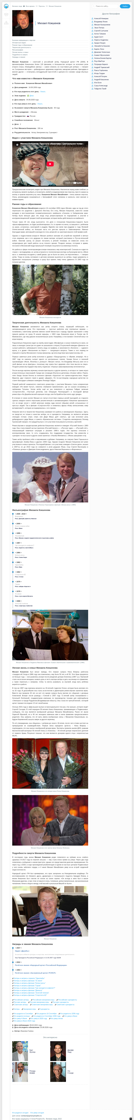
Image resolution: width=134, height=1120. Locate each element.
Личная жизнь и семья (20, 52)
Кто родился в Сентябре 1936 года (46, 1016)
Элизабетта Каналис (102, 46)
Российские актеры (21, 1000)
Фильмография (17, 50)
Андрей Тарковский (101, 67)
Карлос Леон (99, 49)
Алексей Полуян (100, 76)
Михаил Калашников (102, 25)
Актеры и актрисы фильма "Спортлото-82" (30, 995)
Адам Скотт (98, 37)
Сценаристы (45, 1009)
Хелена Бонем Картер (102, 58)
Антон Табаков (100, 34)
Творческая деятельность (21, 47)
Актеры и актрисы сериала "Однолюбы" (29, 978)
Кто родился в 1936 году (69, 1013)
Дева (32, 96)
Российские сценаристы (67, 1000)
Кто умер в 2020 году (39, 1018)
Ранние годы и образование (22, 45)
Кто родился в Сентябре (23, 1013)
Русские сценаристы (61, 1002)
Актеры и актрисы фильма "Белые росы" (30, 983)
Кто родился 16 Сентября (47, 1013)
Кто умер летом (57, 1018)
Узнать (42, 91)
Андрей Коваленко (101, 79)
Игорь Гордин (99, 73)
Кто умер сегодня (37, 1113)
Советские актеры (21, 1004)
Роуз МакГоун (99, 61)
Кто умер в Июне (70, 1016)
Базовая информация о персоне (23, 40)
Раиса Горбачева (101, 70)
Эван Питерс (99, 28)
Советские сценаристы (65, 1004)
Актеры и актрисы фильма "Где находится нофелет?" (34, 988)
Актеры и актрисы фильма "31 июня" (28, 981)
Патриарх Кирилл (101, 64)
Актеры (17, 1009)
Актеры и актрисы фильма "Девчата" (28, 990)
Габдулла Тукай (100, 89)
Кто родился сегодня (20, 1113)
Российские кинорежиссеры (43, 1000)
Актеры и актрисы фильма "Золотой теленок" (31, 993)
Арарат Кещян (99, 43)
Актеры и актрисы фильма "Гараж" (27, 985)
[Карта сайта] (6, 23)
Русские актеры (20, 1002)
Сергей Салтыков (101, 31)
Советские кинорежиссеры (42, 1004)
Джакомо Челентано (102, 52)
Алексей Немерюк (101, 18)
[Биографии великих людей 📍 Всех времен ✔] (6, 6)
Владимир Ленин (101, 22)
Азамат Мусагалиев (102, 55)
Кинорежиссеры (29, 1009)
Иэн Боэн (98, 83)
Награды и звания (18, 57)
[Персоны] (6, 14)
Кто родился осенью (22, 1016)
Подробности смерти (19, 55)
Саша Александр (101, 86)
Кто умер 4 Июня (20, 1018)
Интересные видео (19, 43)
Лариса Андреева (101, 40)
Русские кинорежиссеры (39, 1002)
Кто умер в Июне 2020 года (24, 1021)
